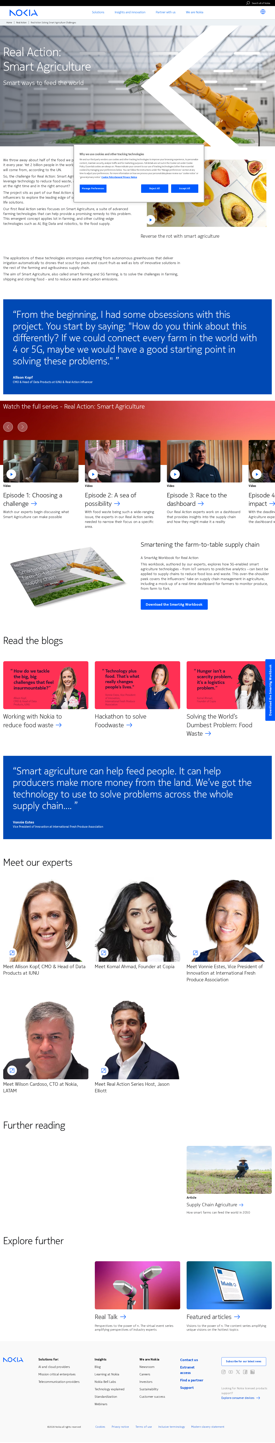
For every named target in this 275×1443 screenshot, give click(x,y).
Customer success (152, 1397)
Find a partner (191, 1380)
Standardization (106, 1397)
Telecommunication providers (59, 1382)
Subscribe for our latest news (244, 1361)
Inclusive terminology (171, 1427)
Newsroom (147, 1367)
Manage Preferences (93, 188)
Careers (145, 1374)
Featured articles (209, 1317)
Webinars (101, 1404)
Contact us (189, 1359)
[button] (206, 193)
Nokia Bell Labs (105, 1382)
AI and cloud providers (54, 1367)
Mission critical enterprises (57, 1374)
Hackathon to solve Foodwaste (120, 721)
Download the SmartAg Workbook (174, 604)
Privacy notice (120, 1427)
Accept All (184, 188)
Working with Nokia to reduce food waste (32, 721)
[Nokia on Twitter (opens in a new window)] (238, 1372)
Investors (146, 1382)
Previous (8, 427)
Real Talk (106, 1317)
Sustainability (149, 1389)
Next (22, 427)
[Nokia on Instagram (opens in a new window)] (223, 1372)
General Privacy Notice (126, 177)
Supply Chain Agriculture (212, 1205)
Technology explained (109, 1389)
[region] (138, 173)
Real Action (21, 22)
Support (187, 1387)
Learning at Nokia (107, 1374)
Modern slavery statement (207, 1427)
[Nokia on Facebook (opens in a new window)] (245, 1372)
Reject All (154, 188)
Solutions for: (48, 1359)
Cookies (100, 1427)
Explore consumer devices (237, 1398)
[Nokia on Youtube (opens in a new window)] (231, 1372)
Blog (98, 1367)
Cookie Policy (108, 177)
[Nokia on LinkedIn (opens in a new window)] (252, 1372)
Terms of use (143, 1427)
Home (9, 22)
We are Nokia (149, 1359)
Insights (100, 1359)
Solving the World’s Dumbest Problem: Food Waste (219, 725)
